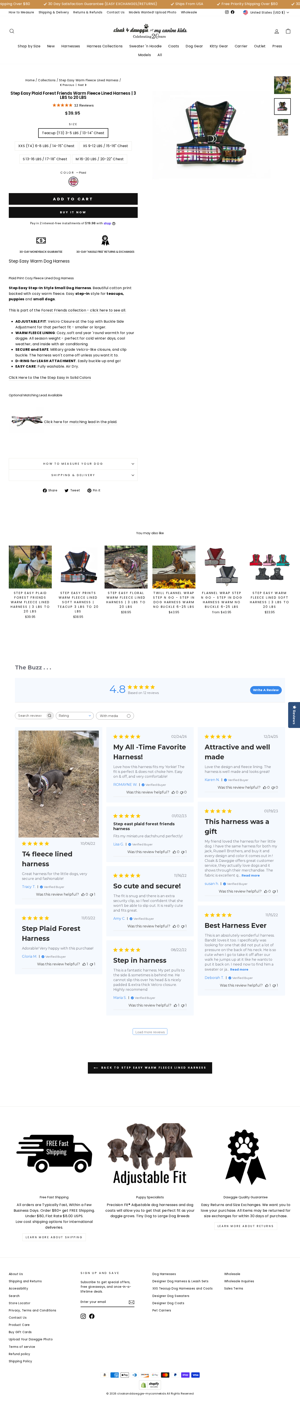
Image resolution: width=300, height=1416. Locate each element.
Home (30, 80)
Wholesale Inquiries (239, 1281)
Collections (47, 80)
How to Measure (21, 12)
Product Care (19, 1325)
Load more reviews (150, 1032)
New (51, 46)
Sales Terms (233, 1288)
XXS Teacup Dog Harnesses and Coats (182, 1288)
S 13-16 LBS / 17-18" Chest (45, 159)
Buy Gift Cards (20, 1332)
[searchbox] (30, 715)
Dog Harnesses (164, 1274)
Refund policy (19, 1354)
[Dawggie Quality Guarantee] (245, 1157)
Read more (251, 875)
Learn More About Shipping (54, 1237)
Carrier (241, 46)
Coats (173, 46)
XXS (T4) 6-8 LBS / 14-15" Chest (46, 145)
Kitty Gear (219, 46)
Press (277, 46)
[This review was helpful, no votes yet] (83, 894)
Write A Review (266, 690)
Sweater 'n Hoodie (145, 46)
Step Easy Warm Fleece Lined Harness (89, 80)
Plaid (73, 181)
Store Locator (19, 1303)
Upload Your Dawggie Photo (31, 1339)
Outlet (260, 46)
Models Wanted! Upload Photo (153, 12)
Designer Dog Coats (168, 1303)
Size (73, 124)
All (159, 54)
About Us (16, 1274)
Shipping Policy (20, 1361)
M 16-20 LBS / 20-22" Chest (100, 159)
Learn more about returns (246, 1226)
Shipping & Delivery (54, 12)
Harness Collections (105, 46)
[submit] (150, 1414)
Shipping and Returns (25, 1281)
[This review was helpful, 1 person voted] (266, 985)
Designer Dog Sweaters (170, 1296)
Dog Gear (194, 46)
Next (81, 85)
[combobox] (75, 716)
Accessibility (18, 1288)
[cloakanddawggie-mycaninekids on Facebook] (91, 1316)
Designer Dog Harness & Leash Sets (180, 1281)
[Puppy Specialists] (150, 1157)
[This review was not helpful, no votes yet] (181, 792)
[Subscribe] (131, 1302)
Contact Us (116, 12)
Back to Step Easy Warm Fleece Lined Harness (153, 1068)
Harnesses (70, 46)
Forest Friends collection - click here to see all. (83, 310)
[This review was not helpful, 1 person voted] (91, 894)
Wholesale (189, 12)
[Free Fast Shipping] (54, 1157)
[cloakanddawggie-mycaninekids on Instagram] (83, 1316)
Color (73, 172)
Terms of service (22, 1347)
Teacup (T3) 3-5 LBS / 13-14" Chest (73, 132)
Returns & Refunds (87, 12)
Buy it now (73, 212)
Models (144, 54)
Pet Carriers (161, 1310)
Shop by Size (29, 46)
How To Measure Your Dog (73, 464)
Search (14, 1296)
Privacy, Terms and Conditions (32, 1310)
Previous (68, 85)
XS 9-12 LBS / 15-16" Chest (105, 145)
